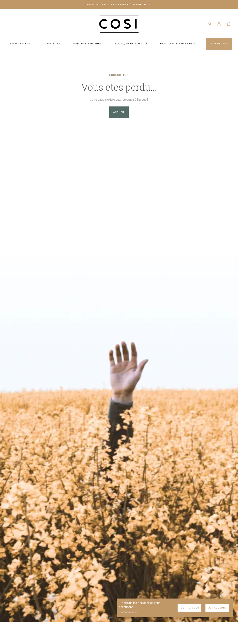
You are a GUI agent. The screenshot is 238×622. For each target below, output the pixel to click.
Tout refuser (189, 608)
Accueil (119, 112)
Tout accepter (217, 608)
